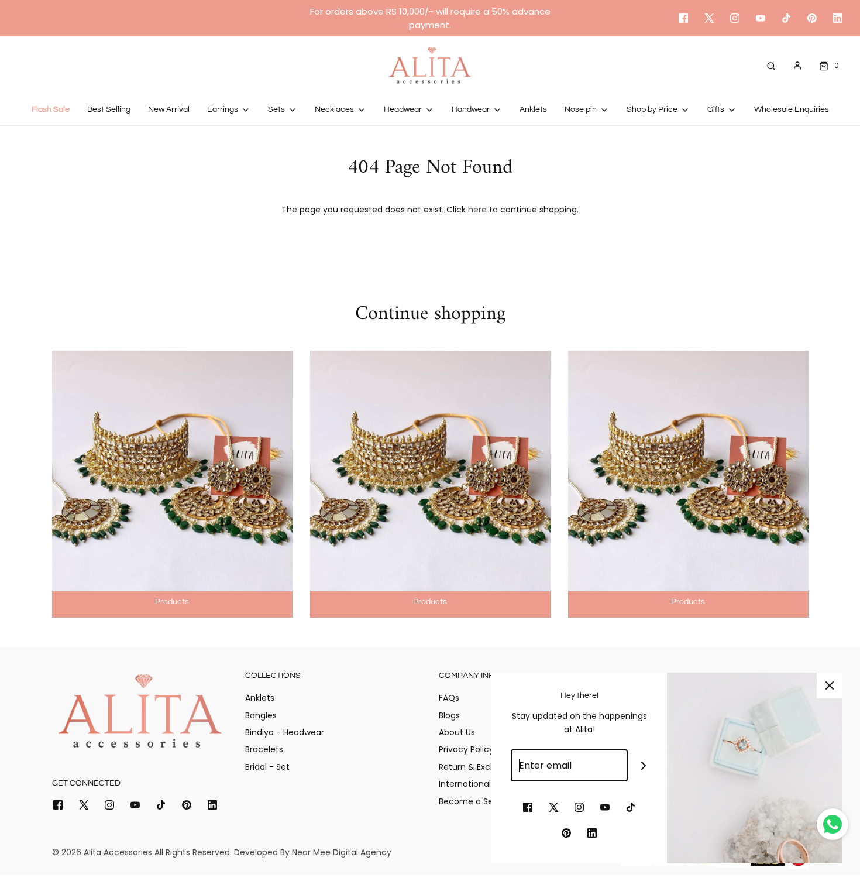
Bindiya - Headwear (284, 732)
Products (172, 602)
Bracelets (264, 749)
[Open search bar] (771, 65)
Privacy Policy (466, 749)
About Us (457, 732)
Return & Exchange (478, 767)
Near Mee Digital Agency (341, 852)
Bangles (261, 715)
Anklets (533, 109)
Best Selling (108, 109)
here (477, 209)
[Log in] (797, 65)
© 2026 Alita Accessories (102, 852)
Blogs (449, 715)
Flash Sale (51, 109)
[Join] (644, 765)
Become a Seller (472, 801)
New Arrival (169, 109)
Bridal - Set (267, 767)
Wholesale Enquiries (791, 109)
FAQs (449, 698)
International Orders (480, 784)
